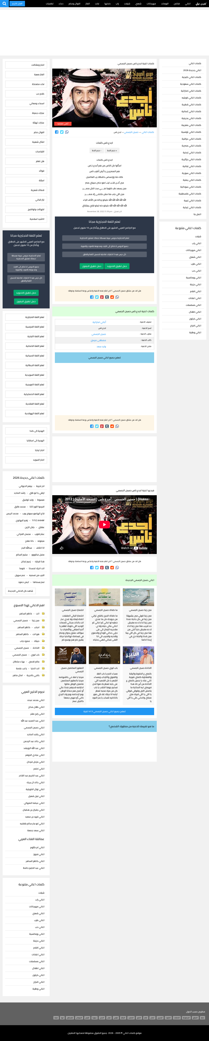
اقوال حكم (39, 132)
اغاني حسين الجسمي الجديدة (140, 580)
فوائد (41, 171)
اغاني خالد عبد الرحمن (33, 741)
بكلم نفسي (34, 661)
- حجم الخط (96, 150)
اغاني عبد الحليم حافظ (33, 868)
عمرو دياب (25, 641)
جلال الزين (29, 527)
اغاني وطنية (195, 332)
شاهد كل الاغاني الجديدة (20, 591)
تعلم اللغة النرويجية (34, 384)
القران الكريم (17, 3)
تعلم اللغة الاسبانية (34, 355)
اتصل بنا (197, 214)
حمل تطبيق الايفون (91, 266)
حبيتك (36, 641)
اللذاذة (36, 648)
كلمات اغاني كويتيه (191, 97)
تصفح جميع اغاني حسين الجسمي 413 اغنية (104, 711)
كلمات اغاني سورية (191, 173)
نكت (97, 3)
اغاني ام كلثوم (37, 847)
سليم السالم (22, 555)
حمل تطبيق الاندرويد (117, 266)
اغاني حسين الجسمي (34, 727)
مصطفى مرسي (98, 340)
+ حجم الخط (112, 150)
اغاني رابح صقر (37, 714)
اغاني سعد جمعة (35, 830)
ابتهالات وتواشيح (36, 209)
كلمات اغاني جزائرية (191, 159)
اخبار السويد (38, 460)
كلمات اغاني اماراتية (191, 91)
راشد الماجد (19, 493)
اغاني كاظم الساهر (35, 861)
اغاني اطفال (195, 312)
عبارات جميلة (38, 113)
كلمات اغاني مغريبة (191, 125)
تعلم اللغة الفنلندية (35, 404)
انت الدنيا (35, 668)
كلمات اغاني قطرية (191, 104)
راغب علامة (21, 668)
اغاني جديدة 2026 (192, 70)
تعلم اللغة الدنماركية (34, 394)
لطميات (49, 3)
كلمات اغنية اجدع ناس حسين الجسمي (136, 63)
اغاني (188, 3)
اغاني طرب (196, 264)
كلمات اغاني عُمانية (191, 111)
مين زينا (35, 620)
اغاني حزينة (195, 284)
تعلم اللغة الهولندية (34, 413)
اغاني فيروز (38, 854)
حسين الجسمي (131, 132)
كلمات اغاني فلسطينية (190, 193)
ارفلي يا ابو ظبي (36, 493)
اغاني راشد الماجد (35, 734)
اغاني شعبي (195, 257)
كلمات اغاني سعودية (190, 84)
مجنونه (41, 541)
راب (117, 3)
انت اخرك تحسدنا (36, 568)
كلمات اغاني (201, 3)
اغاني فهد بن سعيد (34, 816)
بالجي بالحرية (33, 675)
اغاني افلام (195, 291)
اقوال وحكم (74, 3)
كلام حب (40, 94)
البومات (165, 3)
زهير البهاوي (22, 520)
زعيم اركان (26, 561)
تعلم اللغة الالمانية (35, 346)
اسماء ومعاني (36, 103)
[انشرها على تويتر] (62, 132)
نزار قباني (39, 199)
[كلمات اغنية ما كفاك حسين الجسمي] (104, 597)
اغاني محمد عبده (35, 700)
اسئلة (41, 180)
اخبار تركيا (39, 450)
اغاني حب (196, 271)
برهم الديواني (25, 486)
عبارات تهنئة (38, 122)
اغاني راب (196, 243)
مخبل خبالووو (38, 555)
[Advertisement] (104, 33)
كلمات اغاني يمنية (192, 180)
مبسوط (40, 500)
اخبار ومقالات (37, 65)
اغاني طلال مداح (36, 707)
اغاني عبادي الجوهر (34, 755)
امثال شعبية (38, 142)
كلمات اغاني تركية (192, 207)
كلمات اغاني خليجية (191, 77)
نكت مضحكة (38, 84)
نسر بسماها (38, 582)
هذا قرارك (39, 561)
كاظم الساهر (25, 613)
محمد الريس (12, 513)
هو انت (35, 634)
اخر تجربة (40, 486)
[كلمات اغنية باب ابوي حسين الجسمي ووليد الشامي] (104, 655)
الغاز (88, 3)
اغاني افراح (195, 325)
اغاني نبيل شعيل (36, 796)
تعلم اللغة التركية (35, 336)
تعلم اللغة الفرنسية (34, 326)
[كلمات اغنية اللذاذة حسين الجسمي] (138, 655)
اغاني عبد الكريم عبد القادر (31, 775)
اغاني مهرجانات (193, 250)
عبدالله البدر (26, 548)
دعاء (61, 3)
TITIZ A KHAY (38, 520)
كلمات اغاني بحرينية (191, 118)
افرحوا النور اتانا (37, 506)
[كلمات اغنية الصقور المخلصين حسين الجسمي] (70, 655)
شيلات (127, 3)
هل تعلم (40, 161)
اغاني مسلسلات (193, 305)
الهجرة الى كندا (37, 431)
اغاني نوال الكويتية (35, 789)
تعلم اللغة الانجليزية (34, 317)
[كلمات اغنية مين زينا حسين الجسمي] (138, 597)
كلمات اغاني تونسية (191, 132)
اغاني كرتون (195, 319)
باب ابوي (35, 655)
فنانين (177, 3)
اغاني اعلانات (194, 298)
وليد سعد (101, 346)
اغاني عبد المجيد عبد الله (32, 720)
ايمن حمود (23, 582)
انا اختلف (40, 548)
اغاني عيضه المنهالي (34, 803)
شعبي (138, 3)
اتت (37, 613)
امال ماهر (18, 675)
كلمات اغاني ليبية (192, 200)
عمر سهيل (20, 575)
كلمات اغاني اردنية (192, 152)
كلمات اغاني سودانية (190, 187)
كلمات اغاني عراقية (191, 139)
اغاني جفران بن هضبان (33, 810)
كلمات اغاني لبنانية (192, 166)
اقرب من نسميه (36, 575)
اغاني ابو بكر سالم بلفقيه (32, 823)
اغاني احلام (38, 768)
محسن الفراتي (24, 534)
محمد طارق (20, 506)
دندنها (107, 3)
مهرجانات (151, 3)
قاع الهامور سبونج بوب (33, 513)
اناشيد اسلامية (37, 219)
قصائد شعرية (37, 190)
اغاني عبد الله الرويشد (34, 748)
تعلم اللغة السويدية (34, 375)
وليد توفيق (27, 500)
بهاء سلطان (19, 661)
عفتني (41, 527)
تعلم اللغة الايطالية (34, 365)
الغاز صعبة (39, 74)
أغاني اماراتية (62, 124)
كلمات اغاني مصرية (191, 145)
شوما (22, 568)
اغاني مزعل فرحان (35, 762)
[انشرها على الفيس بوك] (56, 132)
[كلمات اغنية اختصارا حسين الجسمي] (70, 597)
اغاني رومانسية (193, 277)
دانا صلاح (29, 541)
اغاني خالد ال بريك (35, 782)
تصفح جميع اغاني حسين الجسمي (104, 357)
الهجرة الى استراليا (35, 440)
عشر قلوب (39, 534)
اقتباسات (39, 151)
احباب (36, 627)
